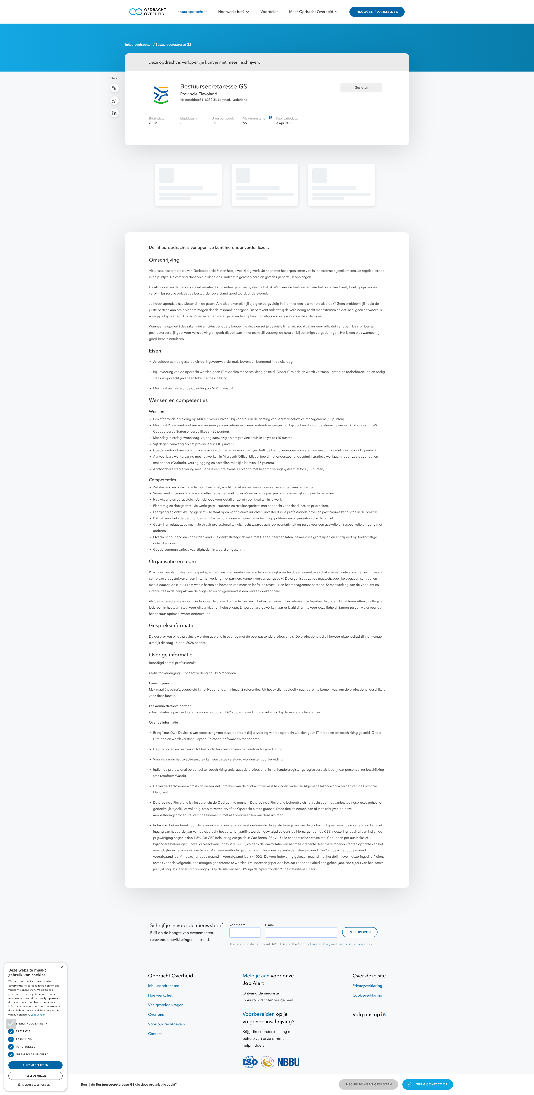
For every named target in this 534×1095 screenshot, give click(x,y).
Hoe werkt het (160, 995)
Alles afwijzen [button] (35, 1075)
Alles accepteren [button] (35, 1065)
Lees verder (37, 1014)
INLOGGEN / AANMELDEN (377, 12)
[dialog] (35, 1027)
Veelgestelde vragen (165, 1005)
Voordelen (269, 11)
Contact (155, 1033)
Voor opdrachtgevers (166, 1024)
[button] (35, 1084)
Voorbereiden (259, 1014)
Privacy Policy (320, 944)
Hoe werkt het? (231, 11)
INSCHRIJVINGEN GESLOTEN (368, 1084)
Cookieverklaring (367, 995)
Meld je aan (256, 975)
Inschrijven (360, 932)
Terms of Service (350, 944)
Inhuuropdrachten (192, 11)
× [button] (62, 967)
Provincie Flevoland (198, 94)
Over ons (156, 1014)
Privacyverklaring (367, 985)
